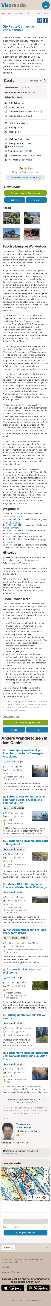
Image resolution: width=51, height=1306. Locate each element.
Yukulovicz (23, 1124)
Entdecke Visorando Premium (23, 177)
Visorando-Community (12, 1272)
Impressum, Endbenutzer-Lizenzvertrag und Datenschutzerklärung (22, 1260)
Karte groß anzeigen (25, 1232)
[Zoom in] (46, 1170)
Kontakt (5, 1267)
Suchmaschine (24, 1102)
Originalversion (10, 1153)
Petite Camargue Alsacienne (15, 533)
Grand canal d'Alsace (12, 516)
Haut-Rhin (23, 151)
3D (42, 1197)
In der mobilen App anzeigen (27, 193)
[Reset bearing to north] (46, 1179)
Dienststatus (16, 1300)
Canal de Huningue (13, 522)
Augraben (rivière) (11, 527)
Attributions (6, 1199)
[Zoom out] (46, 1175)
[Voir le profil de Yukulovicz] (7, 1131)
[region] (25, 1184)
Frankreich (19, 146)
